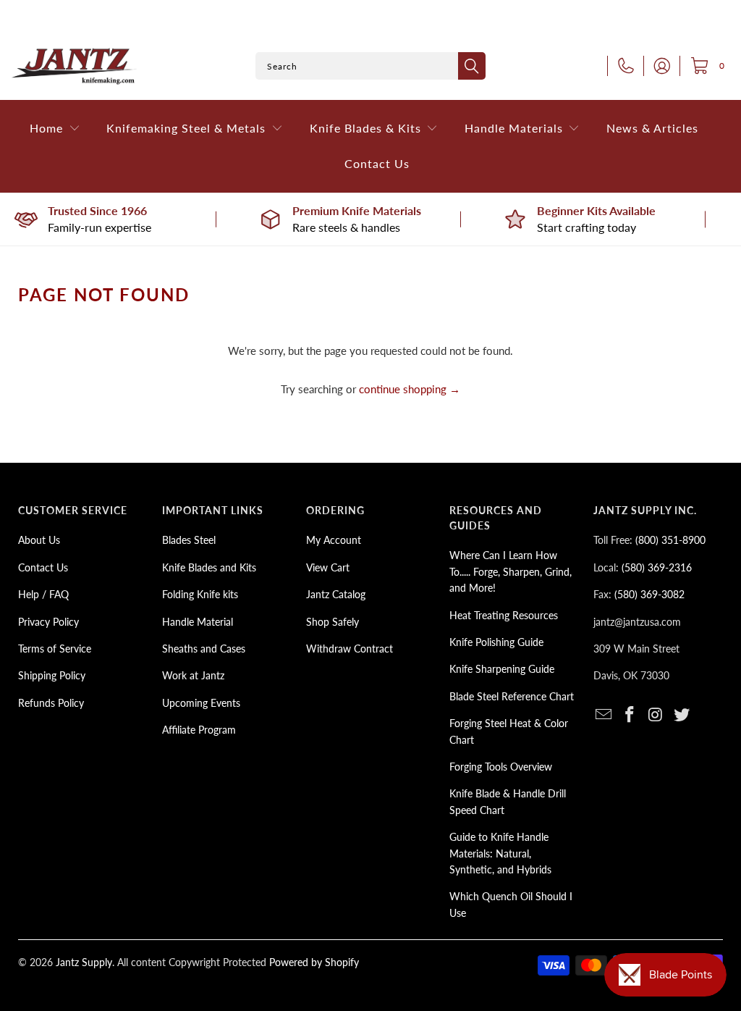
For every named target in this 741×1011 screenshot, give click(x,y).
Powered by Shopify (314, 962)
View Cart (328, 567)
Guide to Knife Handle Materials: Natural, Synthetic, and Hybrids (500, 853)
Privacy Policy (48, 622)
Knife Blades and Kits (209, 567)
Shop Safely (332, 622)
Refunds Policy (51, 703)
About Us (39, 540)
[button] (55, 128)
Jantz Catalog (335, 594)
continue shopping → (409, 388)
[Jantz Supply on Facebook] (630, 715)
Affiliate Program (199, 729)
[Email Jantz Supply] (604, 715)
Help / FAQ (43, 594)
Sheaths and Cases (203, 648)
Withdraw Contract (349, 648)
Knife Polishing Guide (496, 642)
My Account (333, 540)
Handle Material (197, 622)
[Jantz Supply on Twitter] (682, 715)
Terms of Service (54, 648)
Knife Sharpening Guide (501, 669)
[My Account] (657, 66)
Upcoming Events (201, 703)
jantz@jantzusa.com (637, 622)
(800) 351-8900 (670, 540)
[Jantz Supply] (74, 66)
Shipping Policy (51, 675)
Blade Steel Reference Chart (511, 696)
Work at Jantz (193, 675)
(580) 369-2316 (657, 567)
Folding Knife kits (200, 594)
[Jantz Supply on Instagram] (656, 715)
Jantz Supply (84, 962)
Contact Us (43, 567)
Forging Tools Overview (500, 766)
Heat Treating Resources (503, 615)
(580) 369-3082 (649, 594)
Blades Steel (189, 540)
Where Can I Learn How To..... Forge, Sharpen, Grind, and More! (510, 571)
